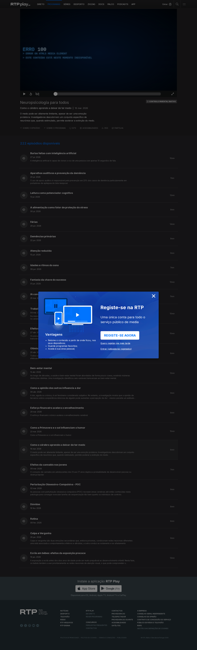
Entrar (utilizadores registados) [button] (116, 349)
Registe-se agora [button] (120, 335)
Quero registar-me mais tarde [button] (115, 343)
